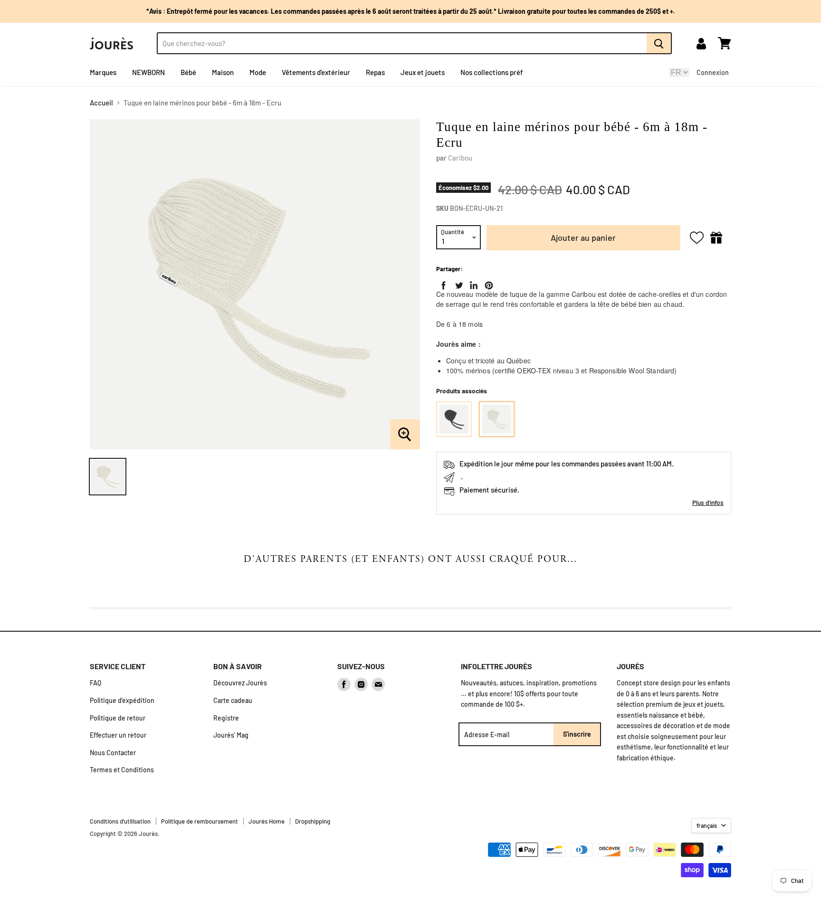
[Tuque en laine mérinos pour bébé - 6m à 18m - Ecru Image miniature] (107, 476)
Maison (223, 72)
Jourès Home (266, 821)
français (707, 825)
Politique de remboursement (199, 821)
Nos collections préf (491, 72)
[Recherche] (659, 43)
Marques (103, 72)
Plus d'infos (708, 502)
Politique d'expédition (122, 700)
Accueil (101, 103)
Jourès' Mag (230, 735)
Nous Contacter (113, 753)
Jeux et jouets (423, 72)
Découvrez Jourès (240, 683)
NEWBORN (148, 72)
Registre (226, 718)
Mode (257, 72)
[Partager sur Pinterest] (487, 283)
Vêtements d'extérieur (316, 72)
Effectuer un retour (118, 735)
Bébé (188, 72)
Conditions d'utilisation (120, 821)
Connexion (713, 72)
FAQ (95, 683)
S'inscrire (577, 734)
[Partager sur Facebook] (442, 283)
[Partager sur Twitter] (457, 283)
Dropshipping (312, 821)
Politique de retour (117, 718)
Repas (375, 72)
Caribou (460, 157)
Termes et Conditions (122, 770)
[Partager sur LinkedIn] (471, 283)
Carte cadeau (232, 700)
